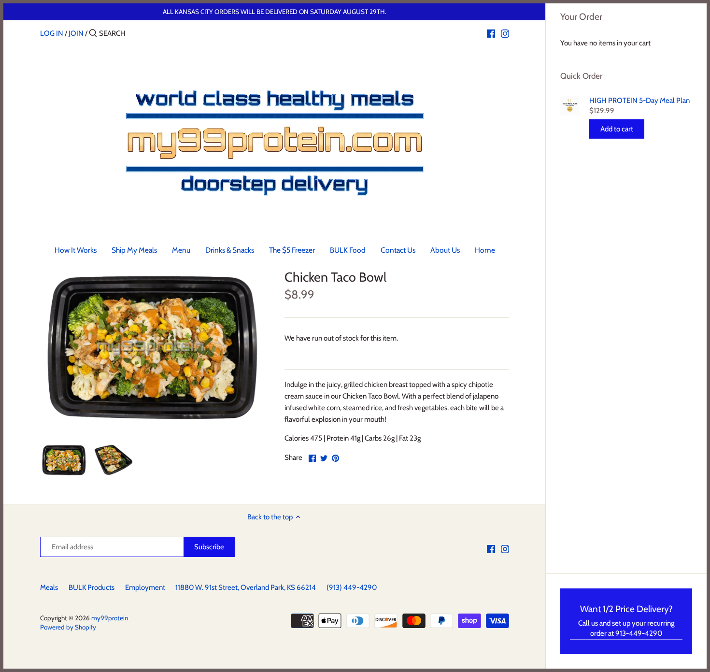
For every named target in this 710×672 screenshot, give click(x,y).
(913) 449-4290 (352, 587)
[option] (64, 460)
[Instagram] (505, 33)
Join (76, 33)
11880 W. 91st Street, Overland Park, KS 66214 (245, 587)
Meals (49, 587)
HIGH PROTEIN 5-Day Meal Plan (639, 100)
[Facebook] (491, 33)
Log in (51, 33)
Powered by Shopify (68, 627)
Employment (145, 587)
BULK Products (91, 587)
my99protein (109, 618)
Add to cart (616, 129)
